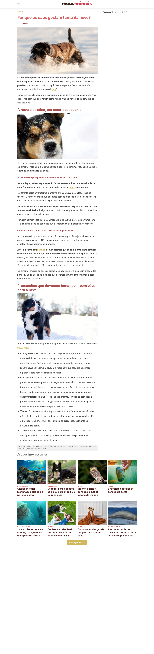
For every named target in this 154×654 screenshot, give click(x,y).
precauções (23, 347)
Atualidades (22, 486)
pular (71, 187)
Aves (80, 486)
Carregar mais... (77, 542)
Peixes (110, 486)
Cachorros (52, 486)
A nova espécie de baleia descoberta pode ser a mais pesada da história (122, 532)
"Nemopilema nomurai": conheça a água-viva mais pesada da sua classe (31, 532)
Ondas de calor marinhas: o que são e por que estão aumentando (30, 492)
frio (54, 89)
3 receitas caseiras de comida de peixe (121, 490)
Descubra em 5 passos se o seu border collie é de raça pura (61, 491)
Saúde (80, 527)
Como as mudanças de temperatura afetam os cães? (91, 532)
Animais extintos (115, 527)
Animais (20, 12)
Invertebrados (23, 527)
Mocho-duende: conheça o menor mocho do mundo (88, 491)
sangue (41, 249)
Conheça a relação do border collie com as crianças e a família (60, 532)
